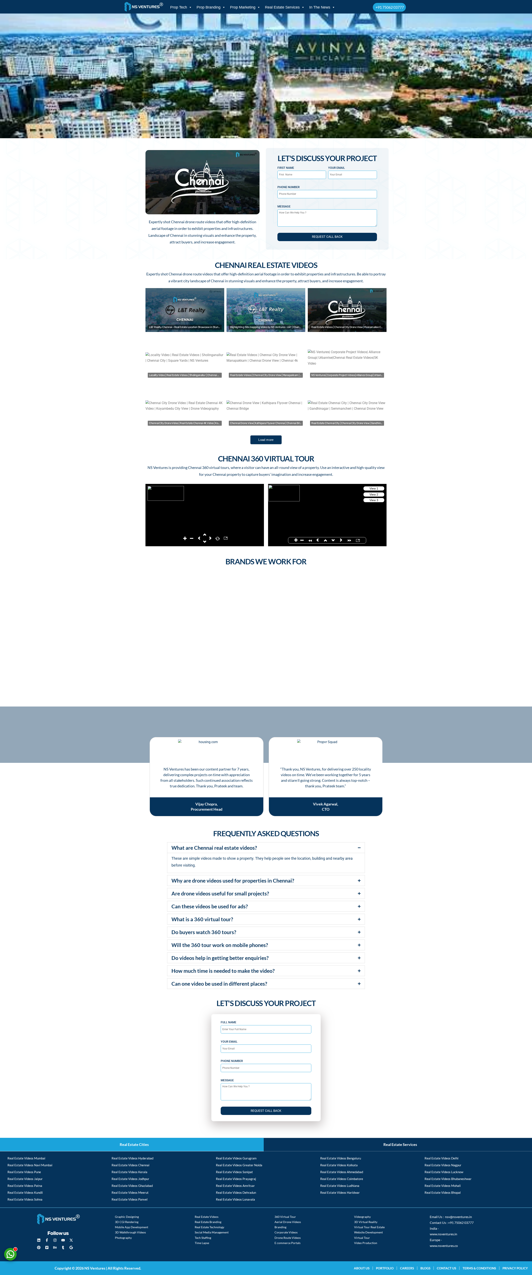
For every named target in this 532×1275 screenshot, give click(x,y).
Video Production (365, 1243)
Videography (362, 1216)
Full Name (228, 1022)
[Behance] (55, 1247)
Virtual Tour (362, 1237)
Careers (407, 1268)
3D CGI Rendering (126, 1222)
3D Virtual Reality (365, 1222)
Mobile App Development (131, 1227)
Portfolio (385, 1268)
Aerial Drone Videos (288, 1222)
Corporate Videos (286, 1232)
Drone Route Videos (288, 1237)
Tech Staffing (203, 1237)
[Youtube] (63, 1240)
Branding (280, 1227)
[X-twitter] (71, 1240)
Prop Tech (178, 7)
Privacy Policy (515, 1268)
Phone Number (288, 187)
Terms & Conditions (479, 1268)
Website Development (368, 1232)
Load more (266, 439)
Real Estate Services (282, 7)
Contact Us (446, 1268)
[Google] (71, 1247)
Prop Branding (208, 7)
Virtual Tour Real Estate (369, 1227)
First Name (285, 167)
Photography (123, 1237)
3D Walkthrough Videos (130, 1232)
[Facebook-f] (46, 1240)
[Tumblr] (63, 1247)
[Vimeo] (46, 1247)
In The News (319, 7)
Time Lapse (202, 1243)
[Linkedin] (38, 1240)
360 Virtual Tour (285, 1216)
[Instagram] (55, 1240)
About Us (361, 1268)
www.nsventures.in (443, 1234)
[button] (202, 182)
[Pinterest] (38, 1247)
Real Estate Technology (209, 1227)
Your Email (336, 167)
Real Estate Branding (208, 1222)
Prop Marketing (242, 7)
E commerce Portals (287, 1243)
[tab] (132, 1144)
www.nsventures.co (444, 1246)
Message (284, 206)
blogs (425, 1268)
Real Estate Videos (206, 1216)
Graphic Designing (127, 1216)
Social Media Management (212, 1232)
